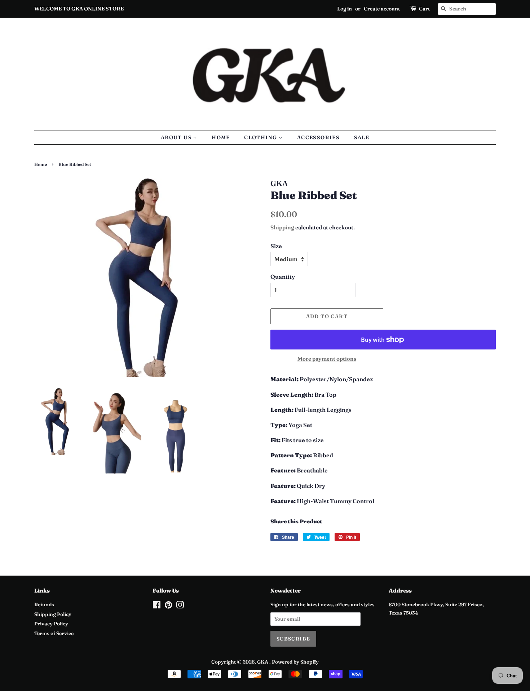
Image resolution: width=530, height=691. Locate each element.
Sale (362, 137)
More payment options (326, 358)
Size (276, 246)
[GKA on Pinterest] (168, 606)
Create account (382, 8)
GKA (263, 662)
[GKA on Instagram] (180, 606)
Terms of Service (54, 633)
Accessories (318, 137)
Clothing (261, 137)
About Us (177, 137)
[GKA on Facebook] (157, 606)
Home (221, 137)
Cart (424, 8)
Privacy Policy (51, 623)
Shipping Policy (52, 614)
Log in (344, 8)
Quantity (282, 276)
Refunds (44, 604)
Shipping (282, 227)
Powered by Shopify (295, 662)
